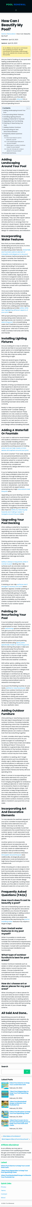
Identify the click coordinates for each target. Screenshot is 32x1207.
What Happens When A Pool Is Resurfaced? (15, 1139)
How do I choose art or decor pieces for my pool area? (15, 150)
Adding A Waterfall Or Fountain (14, 119)
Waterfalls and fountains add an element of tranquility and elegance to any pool (15, 252)
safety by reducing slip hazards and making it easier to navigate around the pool (14, 512)
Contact (4, 1194)
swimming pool (7, 322)
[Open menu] (16, 10)
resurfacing (9, 628)
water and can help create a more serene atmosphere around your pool (14, 449)
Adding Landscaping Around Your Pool (14, 111)
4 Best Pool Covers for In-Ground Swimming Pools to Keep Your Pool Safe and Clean (20, 1122)
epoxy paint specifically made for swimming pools (15, 644)
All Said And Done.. (10, 153)
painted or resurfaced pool (15, 688)
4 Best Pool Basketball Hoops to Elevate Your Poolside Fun (18, 1103)
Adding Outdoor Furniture (12, 127)
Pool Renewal (10, 1203)
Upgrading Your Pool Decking (13, 121)
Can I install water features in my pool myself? (15, 142)
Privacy (3, 1187)
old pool (19, 99)
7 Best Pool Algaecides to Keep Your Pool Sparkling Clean (19, 1093)
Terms (3, 1190)
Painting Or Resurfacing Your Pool (13, 124)
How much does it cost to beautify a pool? (13, 138)
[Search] (27, 1072)
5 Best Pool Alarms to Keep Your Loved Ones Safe (20, 1083)
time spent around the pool (11, 855)
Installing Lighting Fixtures (12, 117)
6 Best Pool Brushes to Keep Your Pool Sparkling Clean (20, 1112)
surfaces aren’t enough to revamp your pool (14, 585)
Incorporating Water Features (14, 114)
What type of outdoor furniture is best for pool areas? (16, 146)
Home (3, 34)
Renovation (11, 34)
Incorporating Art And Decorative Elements (11, 130)
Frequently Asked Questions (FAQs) (13, 135)
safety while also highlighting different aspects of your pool (14, 310)
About (3, 1198)
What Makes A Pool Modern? (12, 1136)
